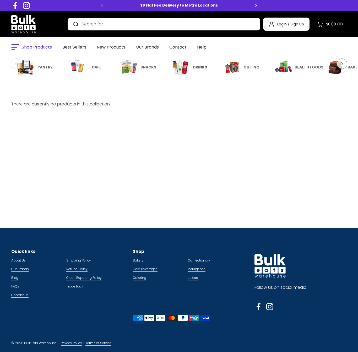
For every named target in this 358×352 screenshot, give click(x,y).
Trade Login (75, 286)
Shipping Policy (78, 260)
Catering (139, 277)
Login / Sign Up (290, 24)
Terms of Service (98, 343)
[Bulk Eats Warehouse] (23, 24)
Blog (14, 277)
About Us (18, 260)
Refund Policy (77, 269)
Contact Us (20, 295)
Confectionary (199, 260)
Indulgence (196, 269)
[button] (328, 24)
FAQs (15, 286)
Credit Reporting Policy (84, 277)
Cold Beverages (145, 269)
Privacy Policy (71, 343)
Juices (193, 277)
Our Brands (20, 269)
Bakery (138, 260)
